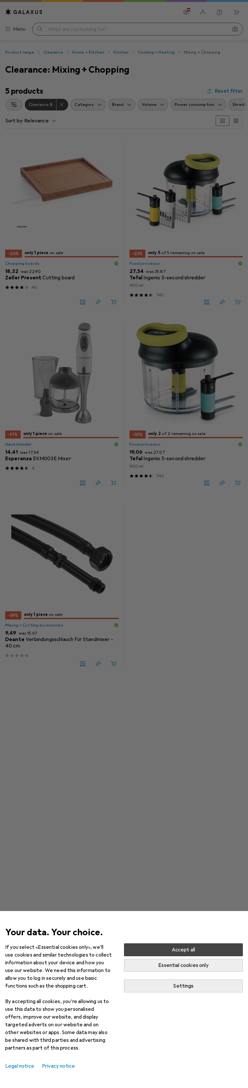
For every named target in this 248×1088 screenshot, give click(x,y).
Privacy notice (58, 1066)
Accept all (183, 950)
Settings (183, 986)
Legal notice (19, 1066)
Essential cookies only (183, 965)
